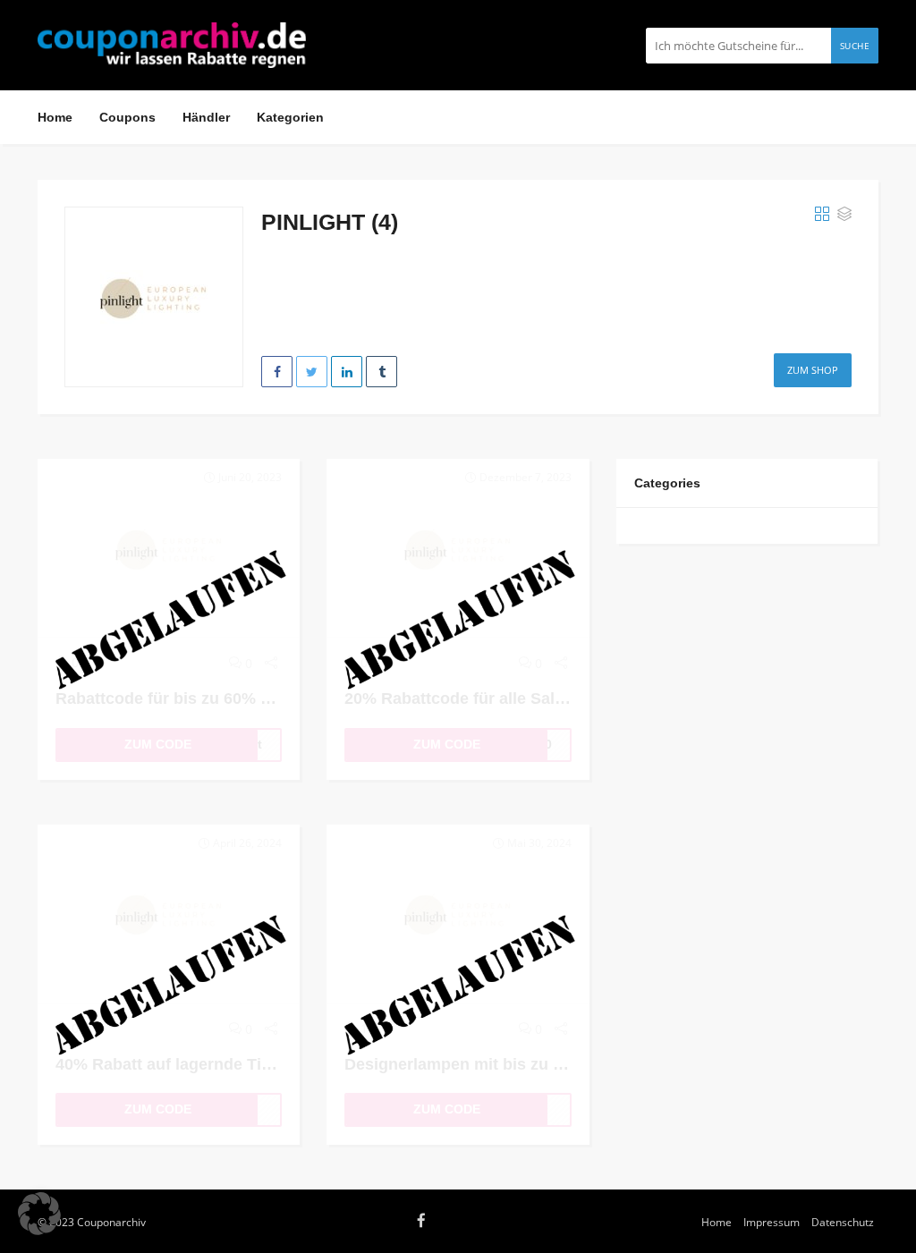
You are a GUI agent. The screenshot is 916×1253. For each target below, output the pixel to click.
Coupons (127, 117)
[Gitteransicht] (822, 214)
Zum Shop (812, 370)
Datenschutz (842, 1222)
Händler (206, 117)
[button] (39, 1213)
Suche (855, 45)
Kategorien (290, 117)
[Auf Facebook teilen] (277, 371)
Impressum (771, 1222)
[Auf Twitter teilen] (311, 371)
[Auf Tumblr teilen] (381, 371)
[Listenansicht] (844, 214)
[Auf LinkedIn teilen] (346, 371)
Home (55, 117)
